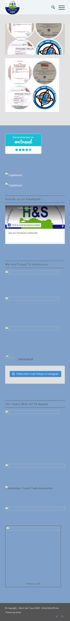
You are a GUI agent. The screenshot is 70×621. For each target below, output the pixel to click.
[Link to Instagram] (62, 616)
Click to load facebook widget (25, 225)
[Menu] (60, 7)
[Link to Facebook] (56, 616)
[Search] (51, 7)
